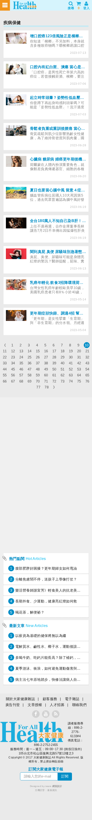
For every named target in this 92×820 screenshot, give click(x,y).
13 (21, 351)
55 (5, 375)
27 (46, 357)
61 (54, 375)
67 (13, 381)
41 (71, 363)
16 (46, 351)
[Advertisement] (46, 505)
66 (5, 381)
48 (38, 369)
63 (71, 375)
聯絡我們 (79, 705)
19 (71, 351)
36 (30, 363)
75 (79, 381)
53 (79, 369)
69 (30, 381)
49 (46, 369)
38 (46, 363)
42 (79, 363)
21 (87, 351)
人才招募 (57, 705)
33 (5, 363)
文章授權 (35, 705)
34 (13, 363)
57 (21, 375)
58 (30, 375)
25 (30, 357)
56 (13, 375)
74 (71, 381)
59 (38, 375)
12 (13, 351)
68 (21, 381)
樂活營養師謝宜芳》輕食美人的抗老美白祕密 (51, 590)
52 (71, 369)
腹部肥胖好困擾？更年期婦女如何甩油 (46, 568)
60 (46, 375)
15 (38, 351)
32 (87, 357)
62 (63, 375)
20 (79, 351)
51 (63, 369)
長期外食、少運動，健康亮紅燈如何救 (46, 601)
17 (54, 351)
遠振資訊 (52, 790)
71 (46, 381)
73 (63, 381)
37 (38, 363)
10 (87, 345)
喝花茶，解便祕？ (29, 612)
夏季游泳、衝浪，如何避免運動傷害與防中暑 (51, 668)
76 (87, 381)
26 (38, 357)
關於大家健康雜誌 (20, 699)
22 (5, 357)
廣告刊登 (12, 705)
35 (21, 363)
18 (63, 351)
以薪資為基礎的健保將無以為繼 (40, 636)
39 (54, 363)
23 (13, 357)
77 (38, 387)
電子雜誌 (72, 699)
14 (30, 351)
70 (38, 381)
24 (21, 357)
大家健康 (32, 732)
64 (79, 375)
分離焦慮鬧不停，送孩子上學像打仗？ (46, 579)
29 (63, 357)
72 (54, 381)
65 (87, 375)
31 (79, 357)
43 (87, 363)
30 (71, 357)
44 (5, 369)
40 (63, 363)
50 (54, 369)
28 (54, 357)
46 (21, 369)
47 (30, 369)
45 (13, 369)
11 (5, 351)
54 (87, 369)
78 (47, 387)
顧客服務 (50, 699)
